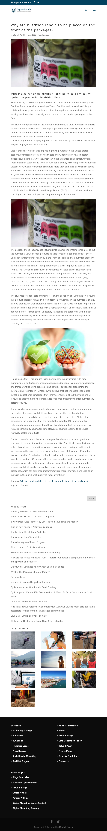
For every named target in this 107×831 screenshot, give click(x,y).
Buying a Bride (18, 577)
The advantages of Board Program (28, 542)
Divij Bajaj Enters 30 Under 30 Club (29, 601)
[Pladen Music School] (84, 680)
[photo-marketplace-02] (53, 660)
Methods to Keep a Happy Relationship (30, 582)
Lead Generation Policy (70, 740)
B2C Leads (18, 740)
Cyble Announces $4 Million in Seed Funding (33, 587)
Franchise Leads (21, 745)
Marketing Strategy (22, 730)
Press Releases (43, 35)
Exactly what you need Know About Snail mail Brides (37, 566)
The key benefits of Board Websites (28, 531)
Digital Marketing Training (26, 808)
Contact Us (64, 761)
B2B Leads (18, 735)
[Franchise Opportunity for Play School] (84, 660)
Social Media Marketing (24, 756)
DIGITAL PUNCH (19, 35)
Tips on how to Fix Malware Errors (28, 547)
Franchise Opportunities (25, 782)
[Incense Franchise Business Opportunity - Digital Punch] (23, 699)
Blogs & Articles (21, 777)
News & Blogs (66, 735)
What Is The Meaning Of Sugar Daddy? (30, 571)
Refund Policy (65, 745)
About (62, 730)
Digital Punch (66, 826)
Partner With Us (20, 797)
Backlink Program (21, 761)
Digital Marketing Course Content (29, 802)
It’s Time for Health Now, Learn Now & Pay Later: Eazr (37, 620)
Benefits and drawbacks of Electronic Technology (35, 552)
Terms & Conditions (69, 756)
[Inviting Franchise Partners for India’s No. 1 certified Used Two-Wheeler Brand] (23, 660)
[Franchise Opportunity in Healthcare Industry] (23, 680)
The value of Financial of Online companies (33, 516)
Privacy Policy (65, 750)
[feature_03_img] (23, 640)
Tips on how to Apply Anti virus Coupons (31, 526)
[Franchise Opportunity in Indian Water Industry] (53, 640)
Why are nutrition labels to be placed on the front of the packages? (54, 481)
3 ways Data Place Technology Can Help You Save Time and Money (44, 521)
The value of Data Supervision (26, 537)
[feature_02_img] (84, 640)
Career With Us (20, 792)
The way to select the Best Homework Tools (33, 511)
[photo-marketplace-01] (53, 680)
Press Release (19, 750)
